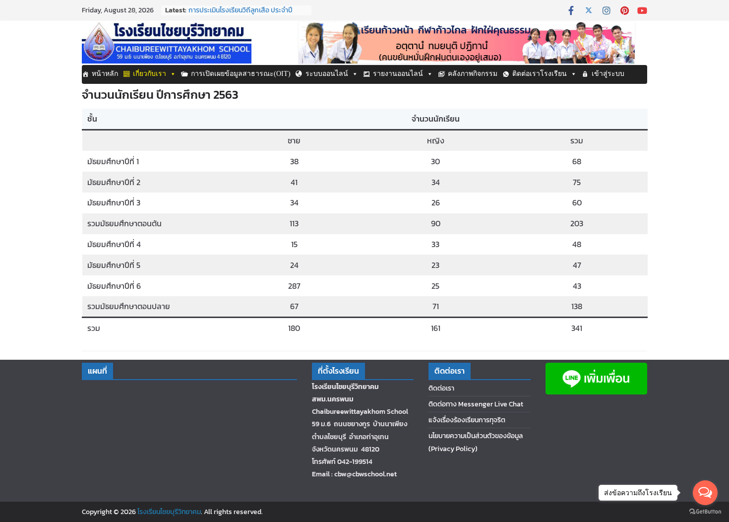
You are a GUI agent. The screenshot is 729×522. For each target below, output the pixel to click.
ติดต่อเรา (441, 388)
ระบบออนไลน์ (326, 73)
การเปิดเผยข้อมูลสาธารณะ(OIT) (241, 73)
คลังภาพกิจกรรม (472, 73)
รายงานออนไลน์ (398, 73)
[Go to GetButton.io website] (705, 512)
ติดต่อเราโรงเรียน (539, 73)
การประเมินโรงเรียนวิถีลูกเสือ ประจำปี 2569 (240, 15)
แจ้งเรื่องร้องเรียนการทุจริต (466, 420)
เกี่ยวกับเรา (149, 73)
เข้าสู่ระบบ (608, 73)
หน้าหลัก (105, 73)
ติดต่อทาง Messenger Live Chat (475, 404)
